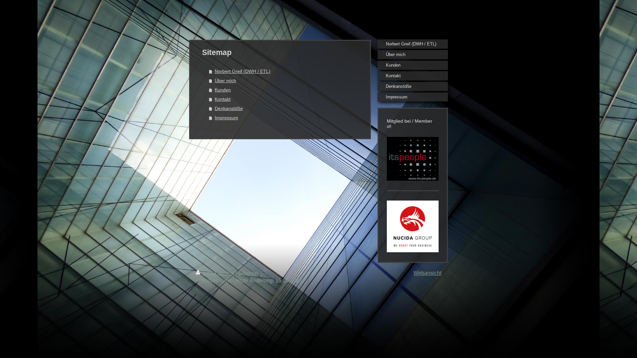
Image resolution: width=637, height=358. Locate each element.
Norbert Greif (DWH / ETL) (242, 71)
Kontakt (223, 99)
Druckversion (219, 273)
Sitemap (248, 273)
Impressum (226, 117)
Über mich (225, 80)
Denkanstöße (229, 108)
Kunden (223, 89)
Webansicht (427, 273)
